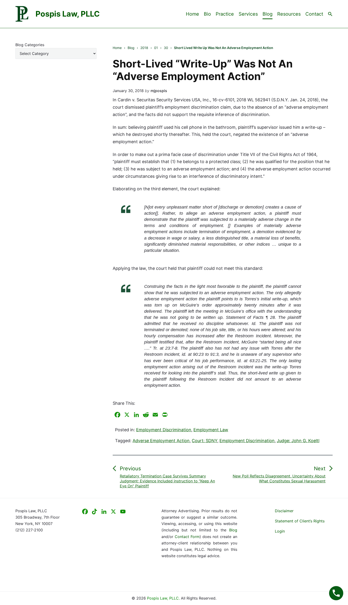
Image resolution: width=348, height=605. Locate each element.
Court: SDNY (204, 440)
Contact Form (187, 536)
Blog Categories (29, 44)
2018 (144, 48)
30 (166, 48)
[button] (330, 14)
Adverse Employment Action (161, 440)
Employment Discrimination (163, 429)
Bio (207, 14)
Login (280, 531)
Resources (289, 14)
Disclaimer (284, 510)
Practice (225, 14)
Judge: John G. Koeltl (298, 440)
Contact (314, 14)
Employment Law (210, 429)
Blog (267, 14)
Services (248, 14)
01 (156, 48)
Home (192, 14)
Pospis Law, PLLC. (164, 598)
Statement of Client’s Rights (300, 521)
